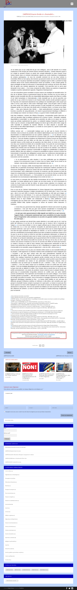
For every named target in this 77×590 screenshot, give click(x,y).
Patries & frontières (45, 16)
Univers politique (9, 556)
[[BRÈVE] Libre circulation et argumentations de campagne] (30, 367)
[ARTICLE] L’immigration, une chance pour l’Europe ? (63, 376)
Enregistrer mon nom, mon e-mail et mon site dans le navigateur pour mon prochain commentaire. (28, 412)
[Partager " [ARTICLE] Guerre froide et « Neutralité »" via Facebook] (40, 345)
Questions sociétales (9, 537)
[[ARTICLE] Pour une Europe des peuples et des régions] (47, 367)
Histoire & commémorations (11, 500)
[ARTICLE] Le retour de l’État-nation (12, 374)
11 (11, 325)
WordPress (21, 588)
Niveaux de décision (9, 526)
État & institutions (9, 493)
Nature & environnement (10, 523)
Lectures (7, 511)
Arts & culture (8, 471)
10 (11, 321)
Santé (6, 545)
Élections (7, 485)
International (37, 16)
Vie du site (7, 560)
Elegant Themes (11, 588)
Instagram (52, 334)
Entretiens (26, 570)
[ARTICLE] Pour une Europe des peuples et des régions (46, 375)
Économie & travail (9, 478)
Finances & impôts (9, 497)
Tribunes (35, 570)
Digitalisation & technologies (11, 474)
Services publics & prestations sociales (13, 552)
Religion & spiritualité (10, 541)
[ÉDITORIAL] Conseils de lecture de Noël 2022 (15, 447)
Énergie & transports (10, 489)
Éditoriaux (44, 570)
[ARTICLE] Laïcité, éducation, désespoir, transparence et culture (19, 454)
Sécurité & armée (54, 16)
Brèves (17, 570)
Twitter (46, 334)
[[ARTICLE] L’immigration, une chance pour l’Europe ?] (64, 367)
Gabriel (23, 16)
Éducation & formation (10, 482)
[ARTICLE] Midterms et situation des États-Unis (16, 458)
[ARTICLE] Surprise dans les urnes (13, 451)
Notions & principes (9, 530)
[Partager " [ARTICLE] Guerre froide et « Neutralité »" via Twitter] (43, 345)
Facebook (40, 334)
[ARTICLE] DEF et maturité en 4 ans (13, 462)
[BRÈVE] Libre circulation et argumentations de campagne (29, 376)
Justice (6, 508)
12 (11, 327)
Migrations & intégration (10, 519)
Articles (9, 570)
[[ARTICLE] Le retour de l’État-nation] (13, 367)
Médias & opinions (9, 515)
